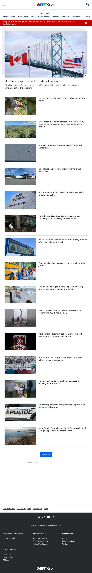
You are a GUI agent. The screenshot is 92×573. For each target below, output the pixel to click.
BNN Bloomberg (68, 541)
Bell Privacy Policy (40, 538)
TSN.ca (65, 544)
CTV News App (9, 508)
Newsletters (37, 508)
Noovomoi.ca (8, 557)
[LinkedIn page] (53, 516)
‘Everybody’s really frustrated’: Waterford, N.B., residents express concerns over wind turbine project (61, 124)
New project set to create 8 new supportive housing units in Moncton (59, 382)
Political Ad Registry (40, 544)
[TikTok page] (43, 516)
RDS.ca (6, 560)
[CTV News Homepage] (46, 4)
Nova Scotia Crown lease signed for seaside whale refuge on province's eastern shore (63, 429)
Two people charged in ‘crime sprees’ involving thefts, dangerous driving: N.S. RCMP (61, 288)
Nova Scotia (23, 17)
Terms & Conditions (40, 541)
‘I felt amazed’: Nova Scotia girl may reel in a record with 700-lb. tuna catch (60, 311)
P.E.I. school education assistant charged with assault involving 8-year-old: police (60, 335)
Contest (55, 17)
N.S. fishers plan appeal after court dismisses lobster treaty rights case (60, 358)
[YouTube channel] (48, 516)
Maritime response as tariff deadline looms (33, 81)
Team (46, 508)
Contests (65, 17)
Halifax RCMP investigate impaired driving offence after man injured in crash (63, 240)
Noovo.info (7, 554)
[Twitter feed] (38, 516)
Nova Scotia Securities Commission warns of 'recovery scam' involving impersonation (60, 217)
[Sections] (4, 4)
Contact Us (76, 17)
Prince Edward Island (40, 17)
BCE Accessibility (9, 538)
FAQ (29, 508)
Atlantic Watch (9, 17)
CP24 (64, 538)
